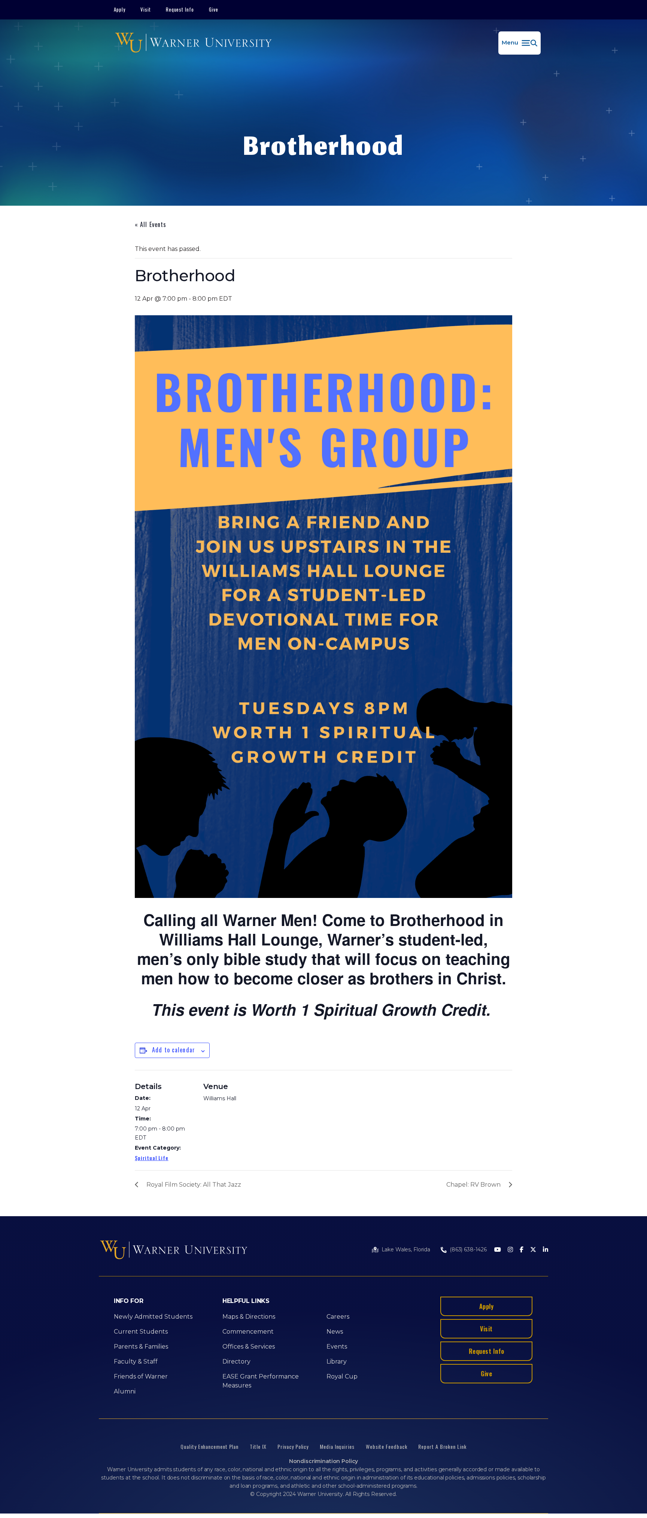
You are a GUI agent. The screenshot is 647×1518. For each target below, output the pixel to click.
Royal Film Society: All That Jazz (193, 1184)
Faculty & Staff (136, 1361)
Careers (337, 1316)
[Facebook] (521, 1250)
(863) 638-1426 (468, 1249)
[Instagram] (510, 1250)
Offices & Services (248, 1346)
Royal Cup (342, 1376)
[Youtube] (497, 1250)
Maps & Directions (248, 1316)
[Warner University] (193, 43)
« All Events (150, 224)
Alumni (125, 1391)
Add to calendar (173, 1050)
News (334, 1331)
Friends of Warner (141, 1376)
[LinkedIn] (545, 1250)
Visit (145, 9)
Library (336, 1361)
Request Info (180, 9)
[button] (519, 43)
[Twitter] (533, 1250)
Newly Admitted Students (153, 1316)
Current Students (141, 1331)
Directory (236, 1361)
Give (213, 9)
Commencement (248, 1331)
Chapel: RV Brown (473, 1184)
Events (336, 1346)
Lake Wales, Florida (406, 1249)
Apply (119, 9)
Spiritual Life (151, 1158)
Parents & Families (141, 1346)
